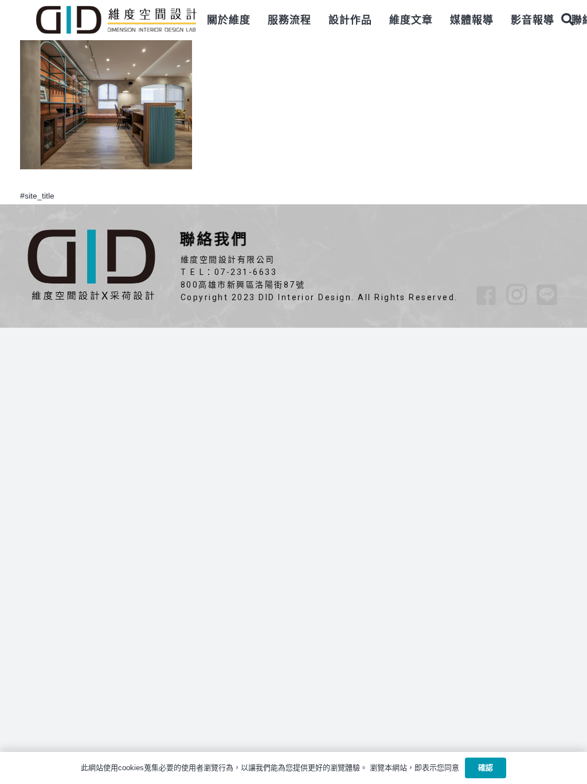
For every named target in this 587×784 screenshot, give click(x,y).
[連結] (116, 20)
